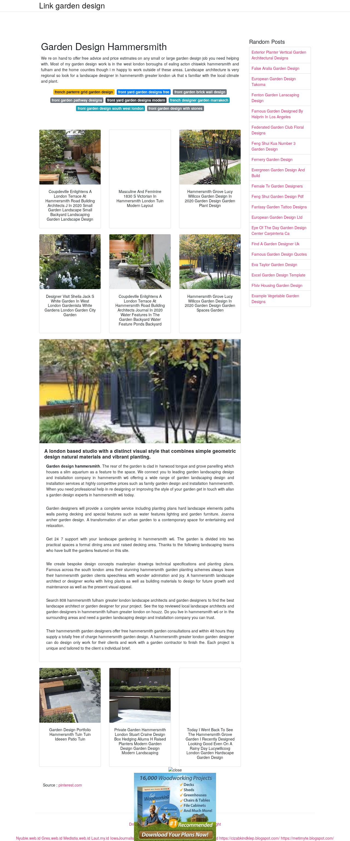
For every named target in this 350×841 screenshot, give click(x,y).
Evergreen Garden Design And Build (278, 172)
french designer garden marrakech (199, 100)
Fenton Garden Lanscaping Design (275, 97)
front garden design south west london (111, 108)
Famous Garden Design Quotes (279, 254)
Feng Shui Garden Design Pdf (278, 196)
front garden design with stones (175, 108)
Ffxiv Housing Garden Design (277, 285)
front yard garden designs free (143, 91)
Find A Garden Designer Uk (275, 243)
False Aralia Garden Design (275, 68)
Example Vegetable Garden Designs (275, 298)
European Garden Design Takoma (274, 81)
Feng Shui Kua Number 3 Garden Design (274, 146)
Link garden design (72, 5)
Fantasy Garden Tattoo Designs (279, 206)
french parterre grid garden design (84, 91)
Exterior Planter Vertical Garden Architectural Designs (279, 55)
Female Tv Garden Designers (277, 186)
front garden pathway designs (77, 100)
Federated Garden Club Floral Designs (278, 130)
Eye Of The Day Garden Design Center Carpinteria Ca (279, 230)
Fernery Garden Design (272, 159)
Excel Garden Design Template (278, 275)
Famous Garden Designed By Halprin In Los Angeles (277, 113)
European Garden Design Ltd (277, 217)
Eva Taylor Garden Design (274, 264)
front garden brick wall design (199, 91)
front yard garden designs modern (136, 100)
